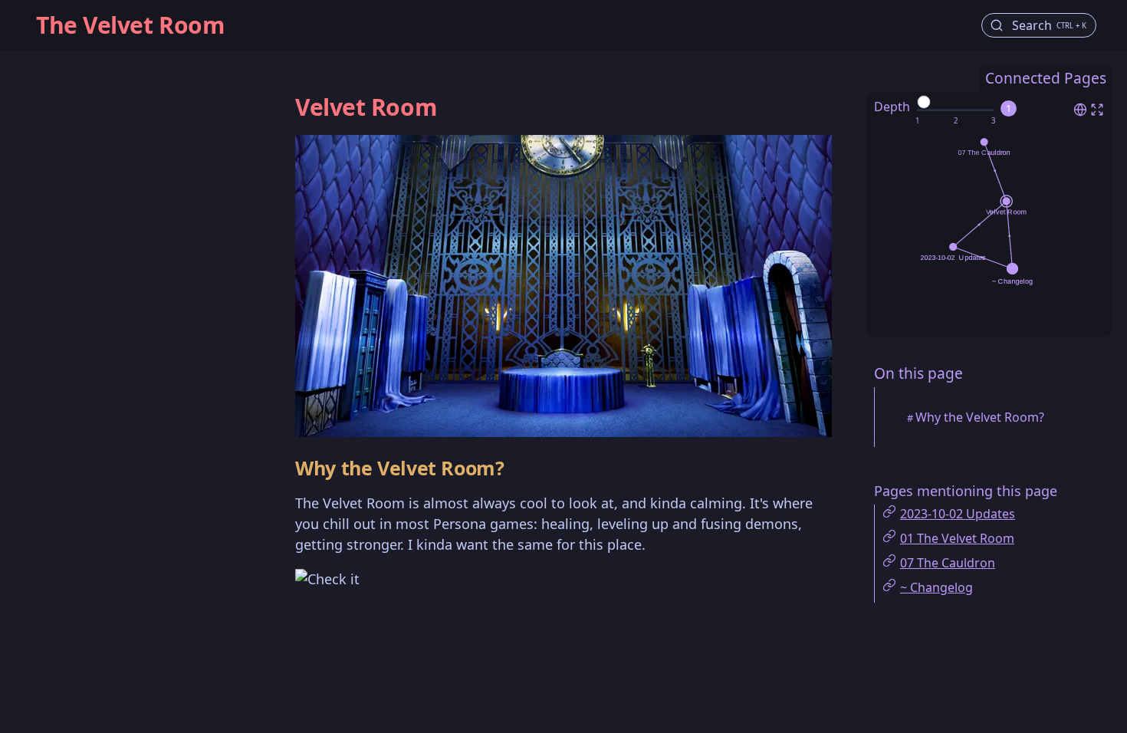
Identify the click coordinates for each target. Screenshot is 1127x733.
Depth (892, 106)
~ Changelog (936, 587)
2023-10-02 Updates (957, 513)
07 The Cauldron (947, 562)
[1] (917, 121)
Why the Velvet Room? (979, 417)
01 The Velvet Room (957, 538)
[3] (993, 121)
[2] (956, 121)
